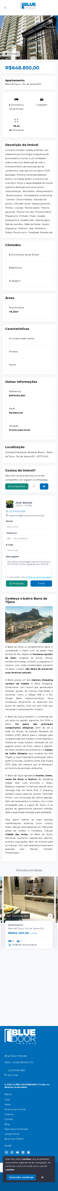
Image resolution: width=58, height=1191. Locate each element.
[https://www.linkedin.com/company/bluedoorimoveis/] (23, 1152)
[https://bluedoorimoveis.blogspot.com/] (28, 1152)
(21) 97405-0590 (17, 511)
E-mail (41, 583)
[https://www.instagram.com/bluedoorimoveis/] (6, 1152)
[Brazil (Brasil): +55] (9, 538)
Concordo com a (30, 577)
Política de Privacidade (39, 577)
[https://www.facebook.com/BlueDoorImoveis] (12, 1152)
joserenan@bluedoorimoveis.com (27, 515)
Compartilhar (18, 486)
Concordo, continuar (21, 1177)
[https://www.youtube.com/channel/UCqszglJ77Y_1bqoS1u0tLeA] (17, 1152)
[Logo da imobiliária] (20, 1036)
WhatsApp (18, 583)
